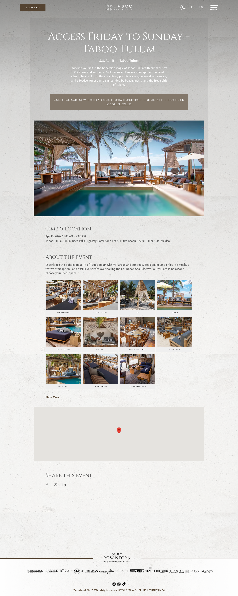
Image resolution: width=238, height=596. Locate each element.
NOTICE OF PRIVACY (127, 590)
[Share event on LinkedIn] (64, 484)
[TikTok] (124, 584)
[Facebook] (114, 584)
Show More (52, 397)
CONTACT (153, 590)
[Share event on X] (55, 484)
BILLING (142, 590)
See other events (118, 104)
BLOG (162, 590)
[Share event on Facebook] (47, 484)
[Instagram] (119, 584)
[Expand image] (63, 297)
